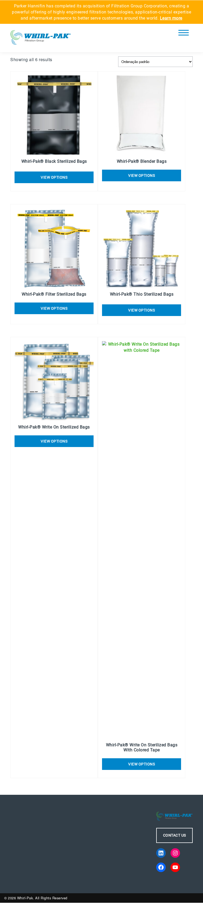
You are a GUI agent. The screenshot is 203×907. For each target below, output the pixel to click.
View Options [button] (54, 177)
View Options (141, 175)
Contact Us (174, 835)
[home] (40, 39)
